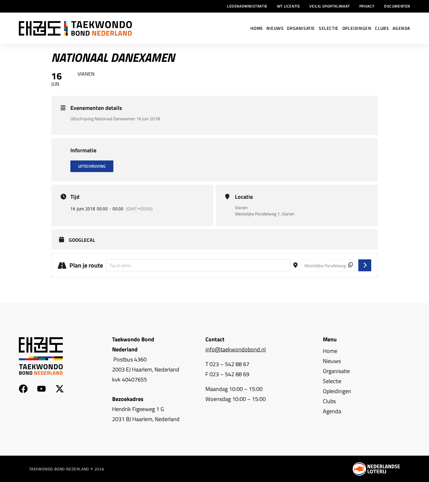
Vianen (241, 207)
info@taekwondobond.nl (235, 349)
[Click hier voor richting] (364, 265)
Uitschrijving (92, 166)
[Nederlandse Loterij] (376, 469)
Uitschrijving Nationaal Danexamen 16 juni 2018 (115, 118)
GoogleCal (82, 240)
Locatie (244, 197)
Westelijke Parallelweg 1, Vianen (265, 214)
